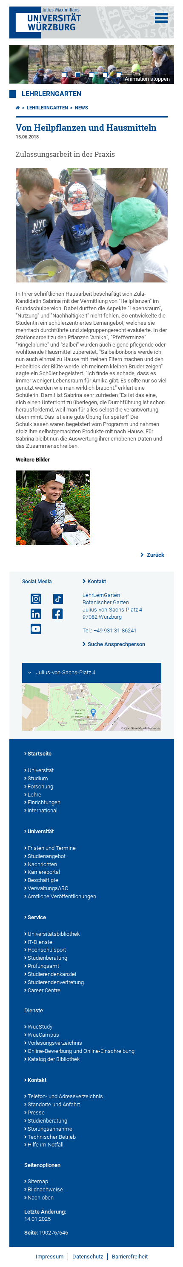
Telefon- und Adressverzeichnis (65, 1096)
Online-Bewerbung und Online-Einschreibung (81, 1051)
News (81, 108)
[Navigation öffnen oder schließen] (161, 18)
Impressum (49, 1256)
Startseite (39, 753)
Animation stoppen (147, 79)
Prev (24, 64)
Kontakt (97, 582)
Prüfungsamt (43, 966)
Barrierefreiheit (130, 1256)
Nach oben (41, 1197)
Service (37, 917)
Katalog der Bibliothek (54, 1059)
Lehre (34, 794)
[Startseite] (18, 108)
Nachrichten (42, 864)
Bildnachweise (45, 1189)
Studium (38, 778)
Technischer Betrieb (52, 1137)
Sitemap (38, 1181)
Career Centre (44, 990)
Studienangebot (47, 856)
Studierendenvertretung (56, 982)
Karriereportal (44, 872)
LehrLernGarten (51, 94)
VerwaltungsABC (48, 888)
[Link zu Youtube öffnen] (32, 629)
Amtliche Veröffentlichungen (62, 896)
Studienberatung (47, 958)
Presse (36, 1112)
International (42, 810)
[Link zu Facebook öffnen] (54, 614)
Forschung (40, 786)
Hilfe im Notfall (45, 1144)
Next (159, 64)
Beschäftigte (43, 880)
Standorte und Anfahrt (54, 1104)
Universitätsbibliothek (54, 934)
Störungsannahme (50, 1129)
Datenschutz (87, 1256)
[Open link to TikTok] (54, 599)
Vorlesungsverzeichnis (55, 1043)
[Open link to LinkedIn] (32, 614)
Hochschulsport (47, 950)
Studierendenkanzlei (52, 974)
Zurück (155, 555)
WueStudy (40, 1026)
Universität (41, 770)
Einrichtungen (44, 802)
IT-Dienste (40, 942)
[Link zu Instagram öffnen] (32, 599)
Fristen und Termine (52, 848)
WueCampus (43, 1035)
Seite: (31, 1232)
